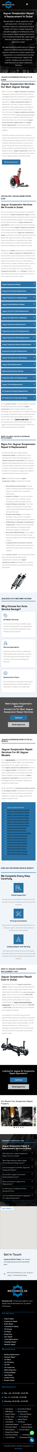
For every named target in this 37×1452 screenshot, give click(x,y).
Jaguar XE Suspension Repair (16, 828)
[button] (27, 4)
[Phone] (32, 1440)
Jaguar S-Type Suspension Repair (18, 823)
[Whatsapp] (32, 1433)
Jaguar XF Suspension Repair (16, 830)
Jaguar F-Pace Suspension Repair (18, 815)
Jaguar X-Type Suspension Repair (18, 825)
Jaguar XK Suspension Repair (16, 848)
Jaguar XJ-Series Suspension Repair (19, 833)
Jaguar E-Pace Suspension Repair (18, 810)
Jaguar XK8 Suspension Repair (17, 851)
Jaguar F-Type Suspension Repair (18, 818)
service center (10, 760)
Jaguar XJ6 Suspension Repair (17, 838)
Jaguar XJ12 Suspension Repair (17, 836)
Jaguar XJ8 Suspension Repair (17, 841)
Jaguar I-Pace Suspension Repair (18, 820)
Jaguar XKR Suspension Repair (17, 854)
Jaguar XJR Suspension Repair (17, 843)
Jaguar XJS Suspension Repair (17, 846)
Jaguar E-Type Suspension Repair (18, 812)
